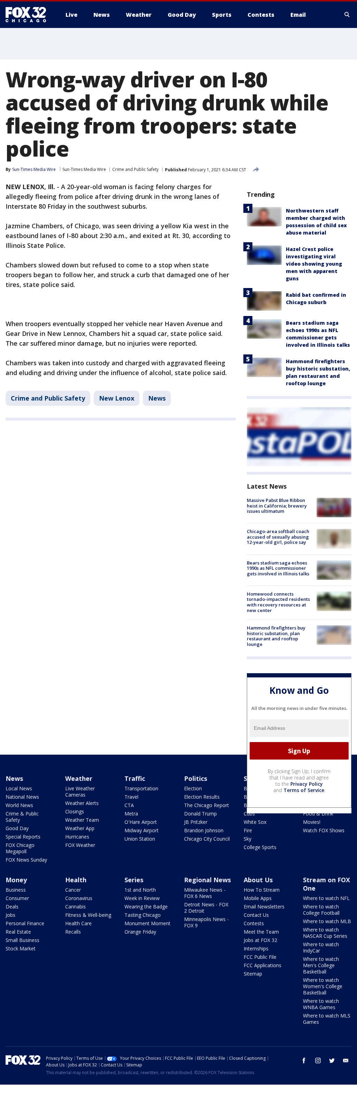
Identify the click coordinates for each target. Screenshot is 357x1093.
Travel (131, 796)
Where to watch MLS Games (326, 1018)
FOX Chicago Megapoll (20, 848)
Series (133, 880)
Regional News (207, 880)
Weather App (79, 828)
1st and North (140, 889)
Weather (78, 778)
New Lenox (116, 398)
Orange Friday (140, 931)
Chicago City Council (207, 838)
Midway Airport (141, 830)
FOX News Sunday (26, 859)
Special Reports (23, 836)
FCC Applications (262, 965)
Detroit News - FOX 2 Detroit (206, 907)
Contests (254, 923)
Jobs (10, 915)
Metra (131, 813)
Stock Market (21, 948)
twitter (331, 1060)
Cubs (249, 813)
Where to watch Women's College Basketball (322, 986)
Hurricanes (77, 836)
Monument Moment (147, 923)
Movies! (311, 822)
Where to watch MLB (327, 921)
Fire (248, 830)
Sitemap (253, 973)
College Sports (260, 847)
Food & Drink (318, 813)
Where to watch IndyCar (321, 947)
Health (75, 880)
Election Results (202, 796)
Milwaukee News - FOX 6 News (205, 892)
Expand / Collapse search (347, 15)
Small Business (22, 940)
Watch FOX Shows (323, 830)
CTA (129, 805)
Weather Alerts (82, 803)
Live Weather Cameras (80, 791)
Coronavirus (78, 898)
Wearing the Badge (146, 906)
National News (22, 796)
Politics (195, 778)
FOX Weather (80, 845)
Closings (74, 811)
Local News (19, 788)
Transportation (141, 788)
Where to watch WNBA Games (321, 1004)
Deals (12, 906)
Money (16, 880)
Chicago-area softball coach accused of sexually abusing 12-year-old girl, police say (278, 536)
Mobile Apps (258, 898)
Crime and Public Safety (135, 169)
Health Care (78, 923)
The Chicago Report (206, 805)
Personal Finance (25, 923)
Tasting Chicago (142, 915)
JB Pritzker (195, 822)
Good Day (17, 828)
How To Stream (262, 889)
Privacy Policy (306, 784)
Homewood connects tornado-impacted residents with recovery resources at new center (278, 602)
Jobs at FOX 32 (260, 940)
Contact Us (256, 915)
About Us (258, 880)
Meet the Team (261, 931)
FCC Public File (260, 957)
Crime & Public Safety (22, 816)
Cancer (73, 889)
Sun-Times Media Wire (84, 169)
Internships (256, 948)
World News (19, 805)
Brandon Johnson (203, 830)
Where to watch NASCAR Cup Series (325, 932)
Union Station (139, 838)
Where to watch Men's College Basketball (321, 965)
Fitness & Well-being (88, 915)
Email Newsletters (264, 906)
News (157, 398)
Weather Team (82, 820)
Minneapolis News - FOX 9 (206, 922)
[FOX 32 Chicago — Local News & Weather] (29, 14)
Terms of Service (303, 790)
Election (193, 788)
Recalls (73, 931)
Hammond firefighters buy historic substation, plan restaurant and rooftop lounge (276, 636)
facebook (304, 1060)
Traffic (134, 778)
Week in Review (142, 898)
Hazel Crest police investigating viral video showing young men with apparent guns (314, 264)
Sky (247, 838)
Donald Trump (200, 813)
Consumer (17, 898)
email (345, 1060)
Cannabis (75, 906)
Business (16, 889)
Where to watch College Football (321, 909)
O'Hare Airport (140, 822)
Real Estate (18, 931)
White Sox (255, 822)
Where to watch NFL (326, 898)
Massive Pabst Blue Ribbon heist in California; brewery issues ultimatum (277, 505)
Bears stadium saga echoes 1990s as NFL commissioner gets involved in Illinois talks (278, 568)
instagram (318, 1060)
